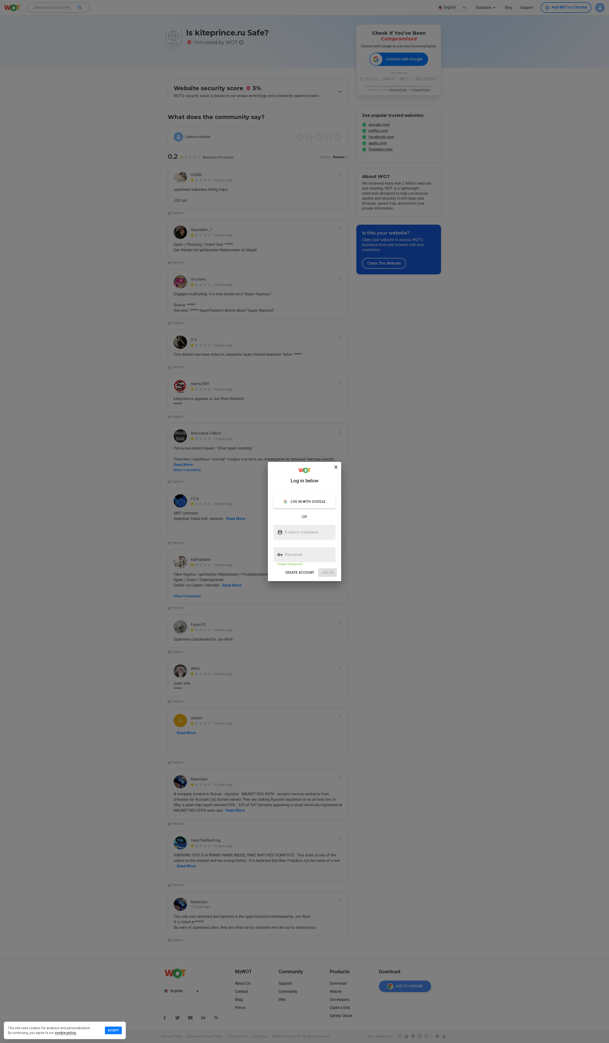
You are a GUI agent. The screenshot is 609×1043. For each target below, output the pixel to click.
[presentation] (304, 521)
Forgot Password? (290, 564)
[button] (299, 572)
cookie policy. (66, 1033)
